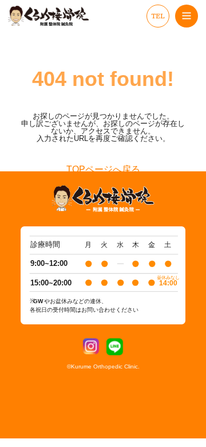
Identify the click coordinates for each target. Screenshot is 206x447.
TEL (158, 16)
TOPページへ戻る (103, 169)
